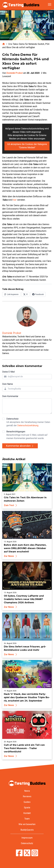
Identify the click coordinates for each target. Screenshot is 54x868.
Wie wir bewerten (27, 824)
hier (14, 199)
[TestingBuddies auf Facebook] (19, 853)
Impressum (27, 837)
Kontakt (27, 813)
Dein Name (7, 384)
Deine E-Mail (8, 371)
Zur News (9, 556)
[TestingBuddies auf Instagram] (34, 853)
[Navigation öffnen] (49, 4)
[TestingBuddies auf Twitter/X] (27, 853)
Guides (27, 802)
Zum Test (9, 505)
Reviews (27, 796)
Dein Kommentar (10, 396)
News (27, 791)
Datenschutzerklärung (27, 425)
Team (27, 818)
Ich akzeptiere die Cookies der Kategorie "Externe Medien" (27, 146)
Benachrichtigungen (26, 435)
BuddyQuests (27, 829)
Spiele (27, 807)
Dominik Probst (15, 73)
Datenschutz (28, 422)
